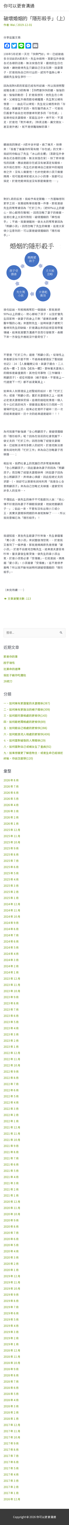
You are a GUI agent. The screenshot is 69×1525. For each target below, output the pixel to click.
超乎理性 (9, 663)
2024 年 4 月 (11, 954)
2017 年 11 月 (12, 1431)
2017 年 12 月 (12, 1425)
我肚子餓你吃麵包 (15, 675)
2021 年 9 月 (11, 1146)
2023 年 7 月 (11, 1009)
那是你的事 (11, 656)
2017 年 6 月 (11, 1462)
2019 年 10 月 (12, 1288)
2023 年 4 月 (11, 1028)
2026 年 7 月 (11, 786)
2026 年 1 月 (11, 823)
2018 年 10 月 (12, 1363)
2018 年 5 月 (11, 1394)
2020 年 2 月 (11, 1264)
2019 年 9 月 (11, 1294)
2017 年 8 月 (11, 1449)
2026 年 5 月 (11, 799)
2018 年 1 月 (11, 1418)
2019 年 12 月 (12, 1276)
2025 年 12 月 (12, 830)
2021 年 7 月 (11, 1158)
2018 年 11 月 (12, 1356)
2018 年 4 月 (11, 1400)
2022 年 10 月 (12, 1065)
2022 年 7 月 (11, 1084)
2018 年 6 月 (11, 1388)
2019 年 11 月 (12, 1282)
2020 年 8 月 (11, 1226)
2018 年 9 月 (11, 1369)
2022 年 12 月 (12, 1053)
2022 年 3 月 (11, 1109)
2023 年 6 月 (11, 1016)
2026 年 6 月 (11, 792)
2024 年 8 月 (11, 929)
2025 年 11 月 (12, 836)
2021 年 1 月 (11, 1195)
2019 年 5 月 (11, 1319)
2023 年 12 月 (12, 978)
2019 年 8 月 (11, 1301)
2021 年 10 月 (12, 1140)
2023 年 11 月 (12, 985)
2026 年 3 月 (11, 811)
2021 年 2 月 (11, 1189)
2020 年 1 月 (11, 1270)
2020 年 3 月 (11, 1257)
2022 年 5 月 (11, 1096)
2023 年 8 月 (11, 1003)
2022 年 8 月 (11, 1078)
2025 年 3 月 (11, 885)
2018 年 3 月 (11, 1406)
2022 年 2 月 (11, 1115)
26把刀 (8, 681)
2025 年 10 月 (12, 842)
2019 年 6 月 (11, 1313)
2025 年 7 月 (11, 861)
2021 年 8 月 (11, 1152)
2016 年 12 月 (12, 1499)
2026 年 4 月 (11, 805)
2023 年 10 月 (12, 991)
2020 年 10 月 (12, 1214)
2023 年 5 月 (11, 1022)
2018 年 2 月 (11, 1412)
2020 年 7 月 (11, 1233)
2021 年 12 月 (12, 1127)
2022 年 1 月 (11, 1121)
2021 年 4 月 (11, 1177)
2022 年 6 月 (11, 1090)
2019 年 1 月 (11, 1344)
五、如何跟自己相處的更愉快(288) (25, 728)
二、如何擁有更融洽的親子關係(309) (27, 709)
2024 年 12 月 (12, 904)
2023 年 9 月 (11, 997)
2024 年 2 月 (11, 966)
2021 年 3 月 (11, 1183)
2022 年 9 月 (11, 1071)
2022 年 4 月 (11, 1102)
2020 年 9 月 (11, 1220)
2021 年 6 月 (11, 1164)
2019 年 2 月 (11, 1338)
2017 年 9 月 (11, 1443)
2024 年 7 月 (11, 935)
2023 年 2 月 (11, 1040)
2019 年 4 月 (11, 1326)
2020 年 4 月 (11, 1251)
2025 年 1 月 (11, 898)
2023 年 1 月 (11, 1046)
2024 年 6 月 (11, 941)
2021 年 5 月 (11, 1171)
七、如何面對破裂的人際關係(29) (25, 740)
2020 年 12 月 (12, 1201)
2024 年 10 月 (12, 916)
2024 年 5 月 (11, 947)
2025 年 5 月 (11, 873)
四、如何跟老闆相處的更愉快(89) (25, 722)
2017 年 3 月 (11, 1481)
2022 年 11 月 (12, 1059)
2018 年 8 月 (11, 1375)
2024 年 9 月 (11, 923)
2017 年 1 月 (11, 1493)
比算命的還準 (12, 669)
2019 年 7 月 (11, 1307)
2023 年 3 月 (11, 1034)
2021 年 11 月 (12, 1133)
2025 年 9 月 (11, 848)
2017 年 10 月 (12, 1437)
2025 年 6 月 (11, 867)
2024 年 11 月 (12, 910)
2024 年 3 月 (11, 960)
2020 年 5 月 (11, 1245)
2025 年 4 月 (11, 879)
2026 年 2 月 (11, 817)
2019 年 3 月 (11, 1332)
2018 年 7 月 (11, 1381)
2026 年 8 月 (11, 780)
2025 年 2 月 (11, 892)
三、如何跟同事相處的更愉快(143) (25, 715)
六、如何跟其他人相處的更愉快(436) (27, 734)
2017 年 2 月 (11, 1487)
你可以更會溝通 (19, 5)
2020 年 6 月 (11, 1239)
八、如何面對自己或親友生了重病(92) (27, 746)
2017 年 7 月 (11, 1456)
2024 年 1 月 (11, 972)
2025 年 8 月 (11, 854)
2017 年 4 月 (11, 1474)
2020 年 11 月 (12, 1208)
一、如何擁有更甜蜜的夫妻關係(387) (27, 703)
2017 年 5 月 (11, 1468)
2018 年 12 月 (12, 1350)
